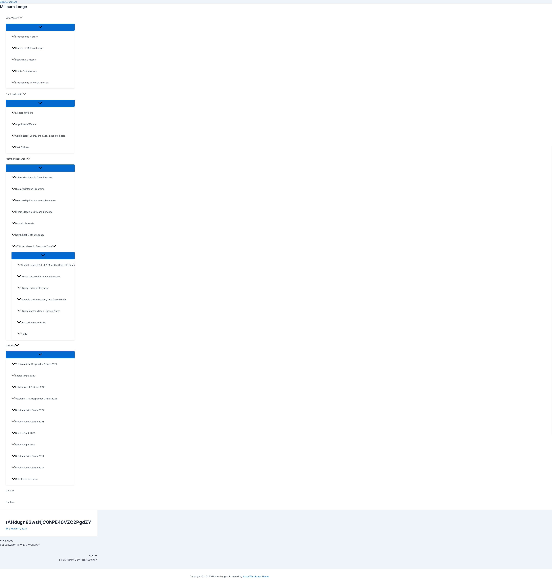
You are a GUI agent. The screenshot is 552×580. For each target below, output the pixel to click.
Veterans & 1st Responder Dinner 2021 (36, 398)
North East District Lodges (29, 234)
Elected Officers (24, 112)
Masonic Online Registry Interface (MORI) (43, 299)
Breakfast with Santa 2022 (29, 410)
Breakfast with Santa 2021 (29, 421)
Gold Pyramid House (26, 479)
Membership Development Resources (35, 200)
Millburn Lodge (13, 6)
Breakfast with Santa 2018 (29, 467)
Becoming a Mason (25, 59)
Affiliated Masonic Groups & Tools (33, 246)
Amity (24, 334)
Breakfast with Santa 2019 (29, 456)
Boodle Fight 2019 (25, 444)
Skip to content (8, 1)
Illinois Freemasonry (26, 71)
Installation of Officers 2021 (30, 387)
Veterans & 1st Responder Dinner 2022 (36, 364)
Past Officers (22, 147)
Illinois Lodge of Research (35, 288)
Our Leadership (14, 94)
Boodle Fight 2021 (25, 433)
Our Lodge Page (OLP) (33, 322)
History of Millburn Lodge (29, 48)
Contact (10, 502)
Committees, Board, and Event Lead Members (40, 135)
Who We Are (12, 18)
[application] (21, 18)
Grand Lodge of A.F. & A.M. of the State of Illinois (48, 265)
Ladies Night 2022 (25, 375)
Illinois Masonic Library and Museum (40, 276)
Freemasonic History (26, 36)
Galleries (10, 345)
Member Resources (16, 158)
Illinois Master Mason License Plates (40, 311)
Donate (10, 490)
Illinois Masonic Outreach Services (33, 211)
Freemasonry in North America (32, 82)
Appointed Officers (25, 124)
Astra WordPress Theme (256, 576)
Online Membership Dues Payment (33, 177)
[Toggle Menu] (40, 27)
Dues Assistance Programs (29, 188)
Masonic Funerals (24, 223)
